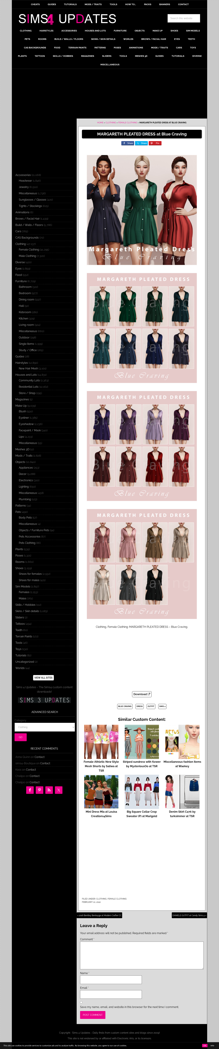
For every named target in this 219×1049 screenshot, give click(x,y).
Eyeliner (24, 417)
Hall (21, 305)
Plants (19, 549)
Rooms (19, 561)
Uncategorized (24, 661)
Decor (23, 474)
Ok (204, 1046)
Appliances (26, 467)
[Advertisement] (109, 95)
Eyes (18, 268)
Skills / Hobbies (25, 604)
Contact (39, 757)
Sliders (19, 617)
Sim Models (22, 586)
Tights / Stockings (30, 206)
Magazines (22, 399)
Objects (20, 462)
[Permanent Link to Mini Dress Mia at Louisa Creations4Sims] (101, 807)
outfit (151, 706)
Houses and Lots (26, 374)
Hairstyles (21, 362)
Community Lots (29, 380)
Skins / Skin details (27, 611)
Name (84, 973)
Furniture (21, 281)
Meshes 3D (22, 449)
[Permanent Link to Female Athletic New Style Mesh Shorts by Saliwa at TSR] (101, 757)
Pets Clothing (27, 543)
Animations (22, 212)
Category (20, 720)
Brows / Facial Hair (27, 218)
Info (212, 1046)
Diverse (20, 262)
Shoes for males (29, 580)
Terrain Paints (23, 636)
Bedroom (25, 293)
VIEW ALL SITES (43, 677)
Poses (19, 555)
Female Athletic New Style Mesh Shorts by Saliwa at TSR (101, 766)
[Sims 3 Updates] (44, 700)
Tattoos (20, 623)
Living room (26, 324)
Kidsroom (25, 312)
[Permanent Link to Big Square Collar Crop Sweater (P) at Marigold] (142, 807)
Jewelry (24, 187)
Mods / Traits (24, 455)
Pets (18, 512)
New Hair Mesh (28, 368)
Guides (19, 356)
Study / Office (28, 350)
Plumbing (25, 499)
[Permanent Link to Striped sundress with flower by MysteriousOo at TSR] (142, 757)
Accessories (23, 175)
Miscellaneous (28, 193)
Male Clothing (27, 256)
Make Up (21, 405)
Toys (18, 649)
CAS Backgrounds (27, 237)
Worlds (20, 668)
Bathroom (25, 287)
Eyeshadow (26, 424)
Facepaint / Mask (30, 430)
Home (100, 122)
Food (18, 275)
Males (22, 598)
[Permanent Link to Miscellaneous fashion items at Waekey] (182, 757)
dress (140, 706)
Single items (26, 343)
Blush (22, 411)
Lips (21, 436)
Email (84, 987)
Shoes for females (30, 573)
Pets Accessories (29, 536)
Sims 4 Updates (69, 20)
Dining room (26, 299)
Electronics (26, 480)
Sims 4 (162, 706)
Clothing (111, 122)
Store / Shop (27, 393)
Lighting (24, 486)
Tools (18, 642)
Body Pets (25, 517)
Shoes (19, 568)
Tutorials (20, 655)
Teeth (18, 630)
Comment (87, 939)
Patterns (20, 505)
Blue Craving (125, 706)
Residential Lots (28, 386)
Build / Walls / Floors (29, 225)
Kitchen (23, 318)
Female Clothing (127, 122)
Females (24, 592)
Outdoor (24, 337)
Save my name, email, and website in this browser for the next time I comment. (129, 1007)
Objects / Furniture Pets (34, 530)
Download (140, 694)
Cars (18, 231)
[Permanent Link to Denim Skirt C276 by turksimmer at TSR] (182, 807)
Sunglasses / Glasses (32, 199)
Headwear (25, 180)
